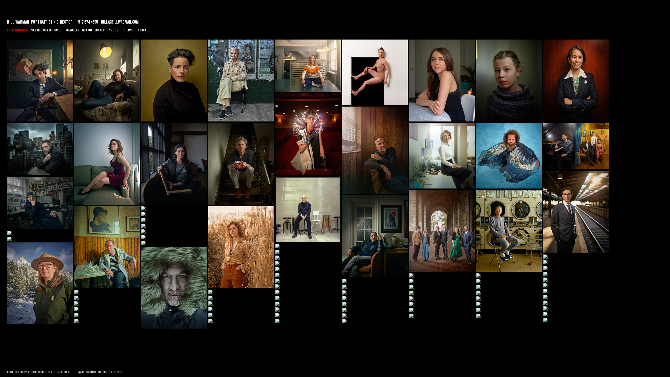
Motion (87, 30)
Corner (99, 30)
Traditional (62, 372)
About (142, 30)
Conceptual (51, 30)
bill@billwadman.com (120, 22)
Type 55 (112, 30)
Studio (36, 30)
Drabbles (72, 30)
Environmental (18, 30)
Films (128, 30)
